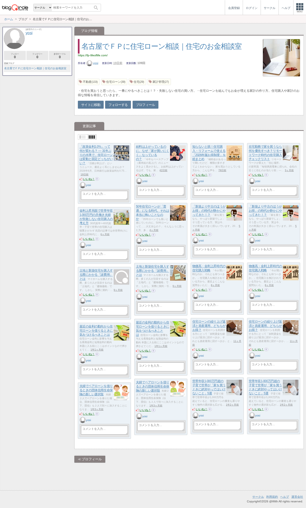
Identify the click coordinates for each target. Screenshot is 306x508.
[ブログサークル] (15, 7)
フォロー (15, 56)
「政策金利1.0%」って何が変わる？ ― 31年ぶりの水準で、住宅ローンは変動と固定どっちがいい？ (96, 155)
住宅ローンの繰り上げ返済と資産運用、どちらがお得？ (209, 326)
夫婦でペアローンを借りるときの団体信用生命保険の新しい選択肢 (152, 386)
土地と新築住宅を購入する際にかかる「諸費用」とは (152, 271)
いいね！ (89, 179)
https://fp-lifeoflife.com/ (93, 55)
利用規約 (272, 496)
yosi (95, 63)
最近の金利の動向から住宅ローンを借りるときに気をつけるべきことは (96, 330)
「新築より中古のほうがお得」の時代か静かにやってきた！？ (265, 210)
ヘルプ (284, 496)
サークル (258, 496)
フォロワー (37, 56)
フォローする (118, 105)
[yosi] (83, 185)
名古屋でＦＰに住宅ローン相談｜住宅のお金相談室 (161, 46)
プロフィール (145, 105)
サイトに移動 (90, 105)
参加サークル (60, 56)
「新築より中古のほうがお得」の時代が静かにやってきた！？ (209, 210)
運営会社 (297, 496)
